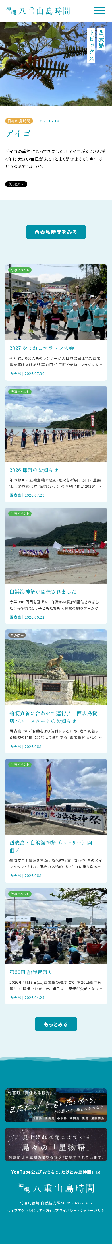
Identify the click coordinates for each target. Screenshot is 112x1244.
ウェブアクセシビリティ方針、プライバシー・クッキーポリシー (56, 1213)
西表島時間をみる (55, 231)
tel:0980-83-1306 (76, 1203)
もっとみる (56, 1024)
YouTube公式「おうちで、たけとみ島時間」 (56, 1172)
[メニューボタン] (99, 10)
